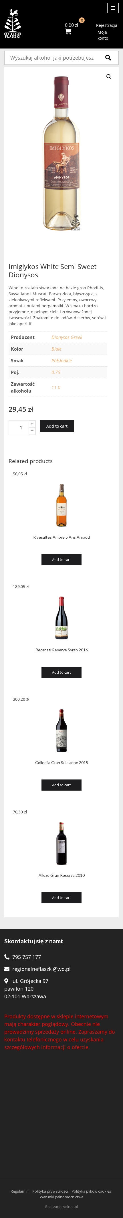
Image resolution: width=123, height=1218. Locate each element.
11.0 (55, 387)
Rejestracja (106, 25)
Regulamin (20, 1191)
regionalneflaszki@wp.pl (41, 968)
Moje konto (103, 35)
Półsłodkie (61, 360)
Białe (56, 349)
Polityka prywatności (50, 1191)
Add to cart (57, 426)
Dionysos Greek (66, 337)
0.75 (55, 372)
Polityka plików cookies (91, 1191)
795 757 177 (26, 957)
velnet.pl (70, 1206)
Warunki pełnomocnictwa (61, 1196)
